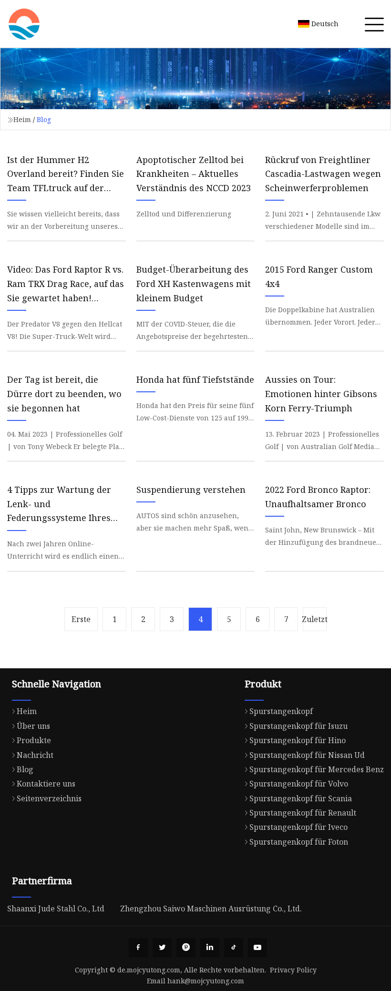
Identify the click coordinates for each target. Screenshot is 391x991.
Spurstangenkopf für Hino (297, 740)
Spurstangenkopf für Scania (300, 798)
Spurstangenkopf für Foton (298, 842)
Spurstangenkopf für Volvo (298, 783)
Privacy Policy (293, 969)
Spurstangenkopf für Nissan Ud (307, 755)
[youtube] (257, 947)
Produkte (34, 740)
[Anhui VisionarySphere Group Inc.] (24, 24)
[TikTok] (233, 947)
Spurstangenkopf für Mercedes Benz (316, 769)
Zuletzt (315, 619)
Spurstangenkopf (281, 711)
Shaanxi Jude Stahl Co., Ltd (55, 908)
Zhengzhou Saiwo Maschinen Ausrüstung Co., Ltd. (211, 908)
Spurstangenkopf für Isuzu (298, 726)
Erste (81, 619)
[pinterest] (186, 947)
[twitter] (162, 947)
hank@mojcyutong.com (205, 980)
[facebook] (138, 947)
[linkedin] (209, 947)
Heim (22, 119)
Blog (25, 769)
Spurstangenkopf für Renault (302, 812)
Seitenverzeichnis (49, 798)
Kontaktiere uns (46, 783)
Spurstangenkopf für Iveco (298, 827)
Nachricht (35, 755)
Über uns (33, 726)
